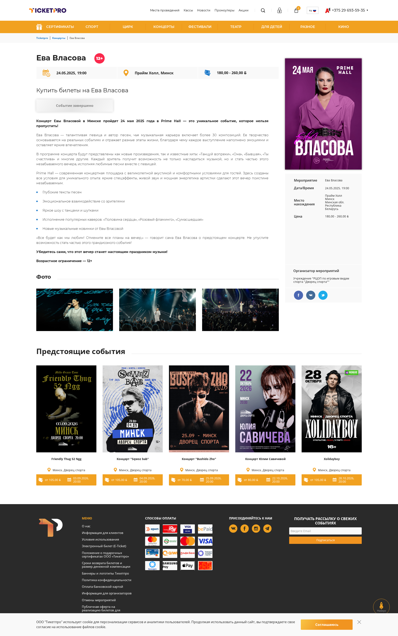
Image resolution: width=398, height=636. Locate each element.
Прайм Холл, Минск (154, 72)
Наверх (381, 610)
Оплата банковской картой (102, 586)
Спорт (92, 27)
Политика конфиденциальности (106, 580)
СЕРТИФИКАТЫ (60, 27)
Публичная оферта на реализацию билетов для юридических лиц (101, 610)
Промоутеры (224, 10)
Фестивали (199, 27)
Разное (307, 27)
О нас (86, 526)
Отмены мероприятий (99, 600)
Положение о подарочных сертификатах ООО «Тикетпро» (105, 554)
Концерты (163, 27)
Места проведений (165, 10)
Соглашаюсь (326, 624)
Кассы (188, 10)
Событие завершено (74, 105)
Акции (244, 10)
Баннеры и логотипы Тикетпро (105, 573)
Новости (203, 10)
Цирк (128, 27)
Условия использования (100, 539)
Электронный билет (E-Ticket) (104, 546)
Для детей (271, 27)
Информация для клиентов (102, 533)
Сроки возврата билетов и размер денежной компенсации (106, 565)
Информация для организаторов (107, 593)
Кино (343, 27)
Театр (235, 27)
